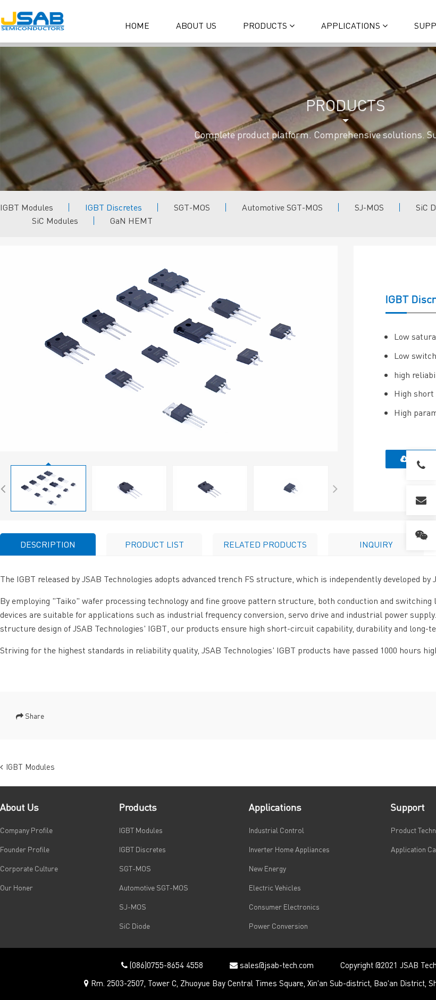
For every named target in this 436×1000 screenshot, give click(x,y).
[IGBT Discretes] (169, 348)
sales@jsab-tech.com (276, 965)
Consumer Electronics (284, 906)
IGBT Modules (26, 207)
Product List (154, 544)
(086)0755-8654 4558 (165, 965)
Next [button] (335, 487)
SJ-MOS (369, 207)
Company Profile (26, 830)
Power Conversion (278, 925)
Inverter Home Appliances (289, 849)
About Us (196, 25)
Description (48, 544)
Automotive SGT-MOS (282, 207)
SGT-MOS (192, 207)
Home (137, 25)
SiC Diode (134, 925)
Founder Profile (24, 849)
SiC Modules (55, 220)
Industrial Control (276, 830)
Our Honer (16, 887)
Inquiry (375, 544)
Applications (351, 25)
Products (266, 25)
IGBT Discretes (113, 207)
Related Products (265, 544)
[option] (169, 348)
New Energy (267, 868)
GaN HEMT (131, 220)
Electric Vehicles (275, 887)
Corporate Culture (29, 868)
